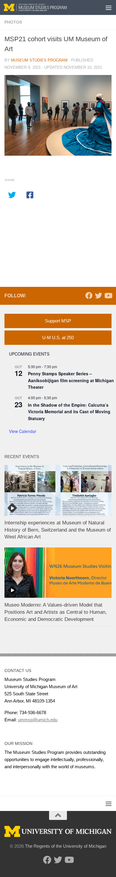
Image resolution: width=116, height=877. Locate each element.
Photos (13, 22)
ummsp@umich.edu (37, 719)
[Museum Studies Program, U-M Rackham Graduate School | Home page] (45, 7)
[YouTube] (108, 295)
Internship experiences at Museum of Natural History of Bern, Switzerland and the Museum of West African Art (57, 530)
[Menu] (108, 7)
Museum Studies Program (39, 60)
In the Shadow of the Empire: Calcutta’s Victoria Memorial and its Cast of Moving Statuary (69, 411)
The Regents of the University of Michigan (65, 846)
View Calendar (22, 431)
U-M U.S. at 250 (58, 337)
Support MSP (58, 320)
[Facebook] (89, 295)
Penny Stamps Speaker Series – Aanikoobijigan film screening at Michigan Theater (71, 380)
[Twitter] (98, 295)
